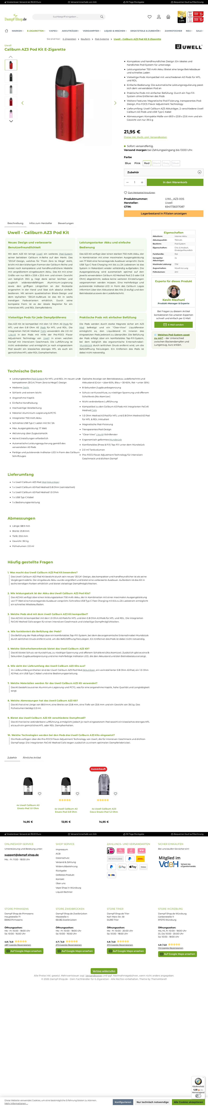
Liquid (12, 334)
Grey (166, 164)
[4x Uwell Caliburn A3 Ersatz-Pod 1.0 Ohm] (28, 782)
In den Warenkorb (175, 182)
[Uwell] (188, 49)
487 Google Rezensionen (18, 945)
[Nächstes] (115, 103)
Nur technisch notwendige (153, 1102)
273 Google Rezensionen (69, 945)
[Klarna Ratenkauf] (120, 850)
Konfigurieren (123, 1102)
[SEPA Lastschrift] (111, 875)
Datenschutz (62, 858)
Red (147, 163)
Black (157, 164)
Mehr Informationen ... (16, 1103)
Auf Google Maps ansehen (26, 951)
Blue (128, 163)
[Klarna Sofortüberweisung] (131, 850)
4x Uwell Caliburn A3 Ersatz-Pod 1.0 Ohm (28, 807)
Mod (81, 327)
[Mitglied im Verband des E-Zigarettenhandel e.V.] (179, 862)
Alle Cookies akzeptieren (188, 1102)
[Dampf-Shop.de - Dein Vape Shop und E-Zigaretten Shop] (15, 16)
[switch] (198, 1096)
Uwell (39, 254)
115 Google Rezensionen (170, 948)
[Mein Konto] (159, 17)
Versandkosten (93, 975)
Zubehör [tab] (12, 757)
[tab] (15, 223)
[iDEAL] (111, 850)
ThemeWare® (159, 979)
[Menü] (203, 1078)
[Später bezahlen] (111, 867)
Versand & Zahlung (66, 862)
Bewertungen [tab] (66, 223)
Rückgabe (61, 870)
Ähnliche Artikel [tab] (32, 757)
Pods (66, 324)
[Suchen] (102, 17)
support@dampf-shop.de (22, 854)
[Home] (6, 31)
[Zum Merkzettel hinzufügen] (40, 794)
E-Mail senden (175, 325)
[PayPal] (130, 859)
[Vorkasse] (143, 867)
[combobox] (65, 17)
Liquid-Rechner (64, 892)
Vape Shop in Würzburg (68, 888)
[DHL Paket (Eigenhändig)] (140, 859)
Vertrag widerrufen (104, 971)
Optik (26, 387)
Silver (176, 164)
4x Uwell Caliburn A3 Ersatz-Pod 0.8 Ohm (66, 810)
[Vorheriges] (22, 103)
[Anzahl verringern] (127, 182)
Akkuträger (53, 482)
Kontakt (60, 879)
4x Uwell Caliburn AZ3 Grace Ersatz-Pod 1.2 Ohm (104, 810)
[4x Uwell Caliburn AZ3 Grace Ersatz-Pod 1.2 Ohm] (104, 782)
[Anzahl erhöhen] (142, 182)
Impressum (62, 849)
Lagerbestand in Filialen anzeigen (164, 213)
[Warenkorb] (167, 17)
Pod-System (66, 254)
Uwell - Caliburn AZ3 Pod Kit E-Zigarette (137, 39)
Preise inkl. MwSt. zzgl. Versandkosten (145, 137)
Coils (43, 331)
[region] (61, 103)
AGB (58, 854)
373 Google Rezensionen (120, 945)
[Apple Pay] (132, 867)
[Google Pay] (122, 867)
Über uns (60, 883)
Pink (137, 163)
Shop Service (65, 844)
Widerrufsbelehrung (67, 866)
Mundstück (86, 345)
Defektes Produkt (65, 875)
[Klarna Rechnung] (141, 850)
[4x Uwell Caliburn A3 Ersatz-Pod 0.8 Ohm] (66, 782)
